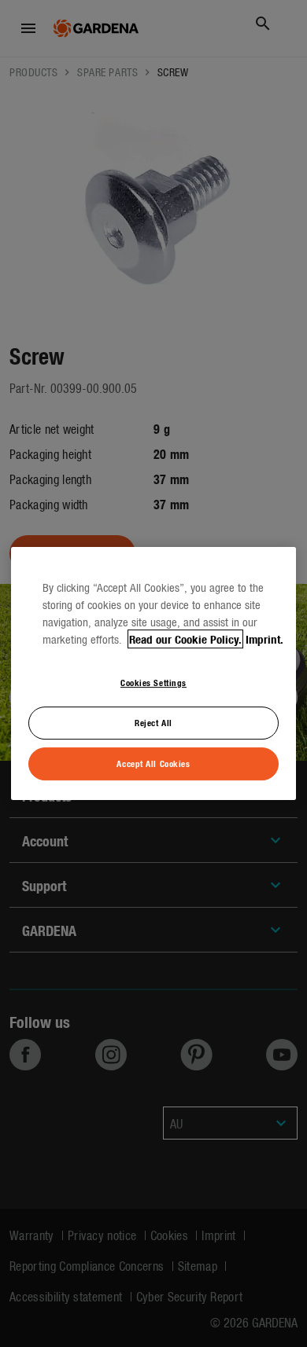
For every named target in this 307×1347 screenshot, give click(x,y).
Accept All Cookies (153, 763)
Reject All (153, 722)
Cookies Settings (153, 682)
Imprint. (264, 639)
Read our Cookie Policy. (185, 639)
